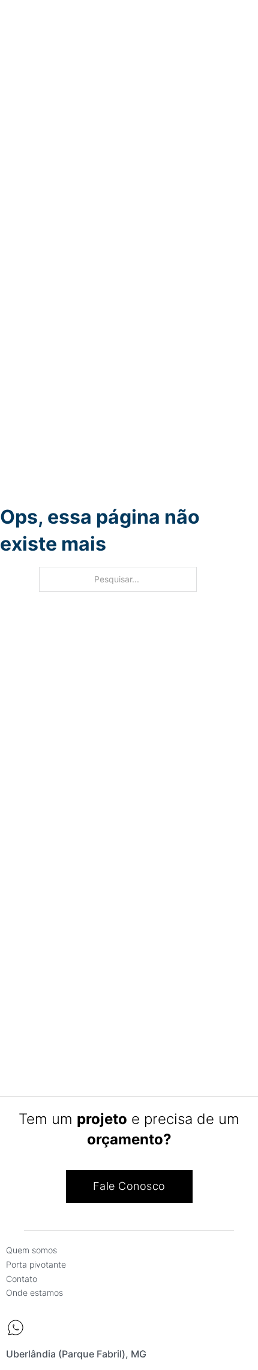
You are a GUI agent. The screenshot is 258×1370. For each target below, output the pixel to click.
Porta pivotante (36, 1264)
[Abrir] (20, 25)
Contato (21, 1279)
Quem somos (31, 1250)
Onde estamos (34, 1292)
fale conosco (129, 1186)
